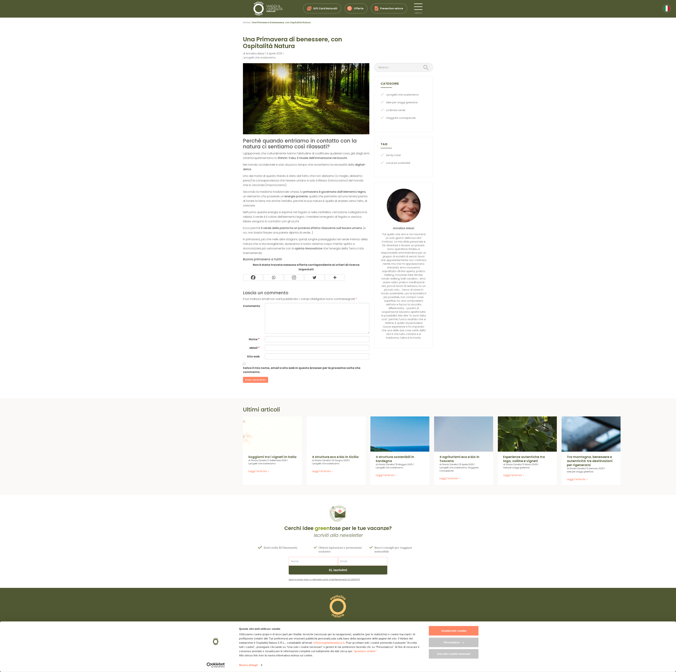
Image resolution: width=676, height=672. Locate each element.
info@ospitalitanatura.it (328, 642)
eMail (254, 348)
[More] (335, 277)
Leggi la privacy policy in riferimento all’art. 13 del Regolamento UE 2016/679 (324, 579)
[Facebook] (253, 277)
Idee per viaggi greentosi (402, 102)
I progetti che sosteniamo (259, 57)
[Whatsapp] (273, 277)
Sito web (253, 356)
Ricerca (427, 68)
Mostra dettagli (248, 665)
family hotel (393, 155)
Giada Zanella (259, 460)
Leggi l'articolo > (258, 471)
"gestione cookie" (365, 651)
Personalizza (452, 642)
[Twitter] (314, 277)
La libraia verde (395, 110)
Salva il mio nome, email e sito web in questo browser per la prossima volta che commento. (301, 370)
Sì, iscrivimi (338, 570)
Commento (251, 306)
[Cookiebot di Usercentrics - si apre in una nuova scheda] (215, 665)
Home (246, 22)
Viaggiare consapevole (401, 118)
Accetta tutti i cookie (453, 630)
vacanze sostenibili (398, 163)
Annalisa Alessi (255, 53)
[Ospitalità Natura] (268, 8)
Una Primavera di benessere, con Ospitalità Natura (292, 42)
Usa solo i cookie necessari (453, 653)
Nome (254, 339)
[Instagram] (294, 277)
